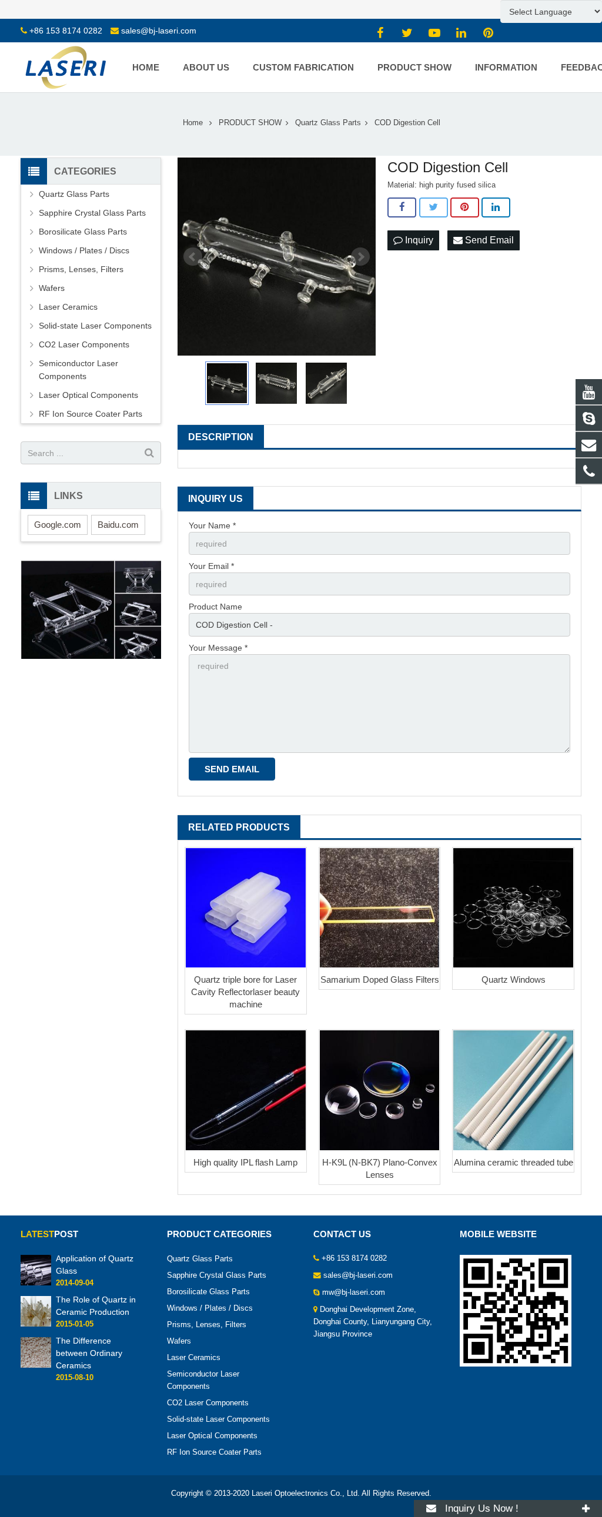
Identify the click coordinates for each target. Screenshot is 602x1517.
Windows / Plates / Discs (84, 250)
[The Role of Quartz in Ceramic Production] (36, 1324)
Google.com (57, 525)
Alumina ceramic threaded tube (513, 1162)
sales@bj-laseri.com (158, 30)
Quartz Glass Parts (74, 194)
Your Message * (218, 647)
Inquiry (418, 240)
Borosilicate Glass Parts (83, 231)
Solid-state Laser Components (95, 325)
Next (360, 256)
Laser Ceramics (68, 307)
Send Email (488, 240)
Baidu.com (118, 525)
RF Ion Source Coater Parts (90, 413)
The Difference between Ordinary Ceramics (89, 1353)
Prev (192, 256)
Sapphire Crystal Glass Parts (92, 212)
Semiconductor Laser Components (78, 370)
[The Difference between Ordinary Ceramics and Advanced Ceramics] (36, 1365)
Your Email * (211, 566)
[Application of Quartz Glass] (36, 1283)
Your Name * (212, 525)
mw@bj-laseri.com (353, 1292)
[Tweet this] (433, 207)
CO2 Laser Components (84, 344)
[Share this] (401, 207)
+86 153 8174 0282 (65, 30)
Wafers (52, 288)
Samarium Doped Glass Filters (379, 979)
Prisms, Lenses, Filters (81, 269)
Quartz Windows (513, 979)
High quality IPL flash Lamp (245, 1162)
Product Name (215, 606)
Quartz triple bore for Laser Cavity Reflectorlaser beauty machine (245, 992)
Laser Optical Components (88, 395)
